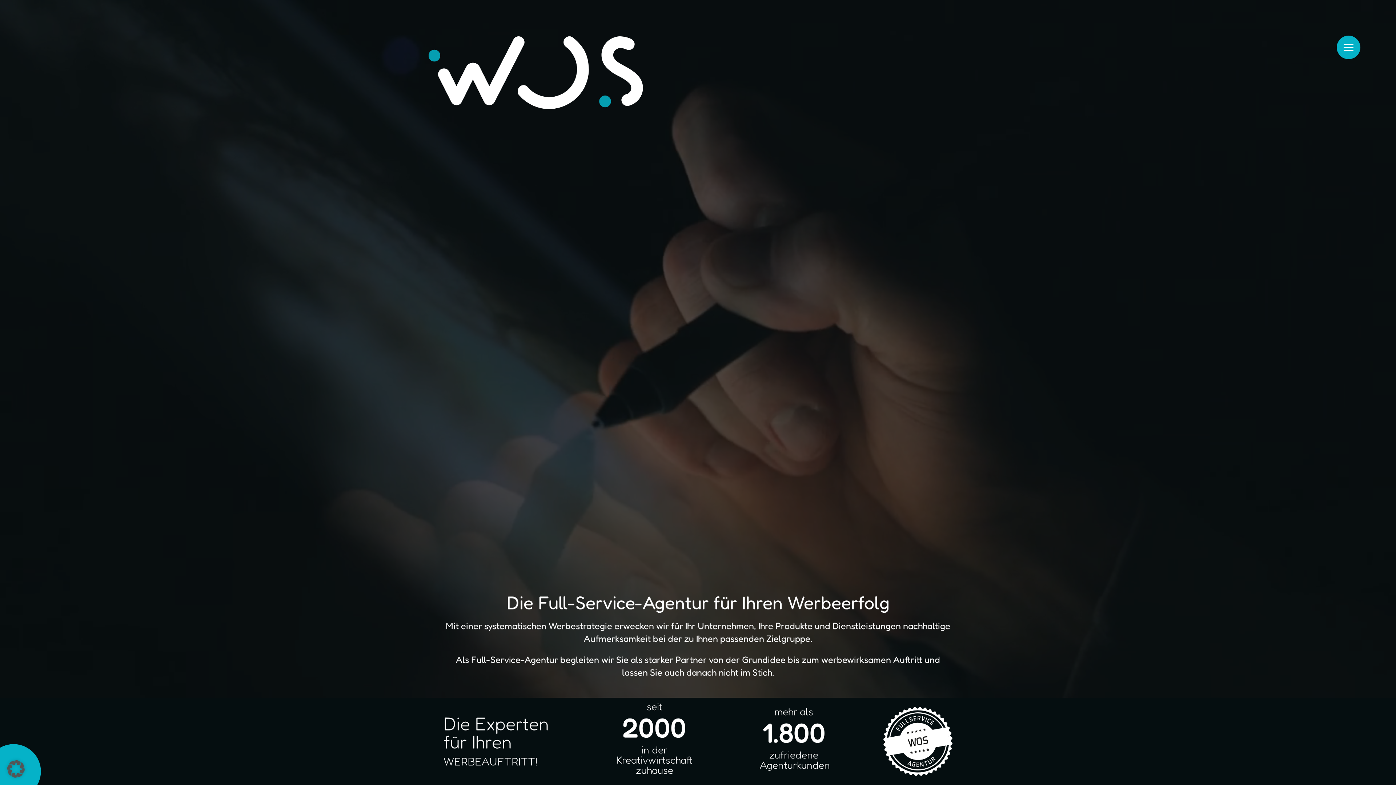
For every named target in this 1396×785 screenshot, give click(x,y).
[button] (16, 769)
